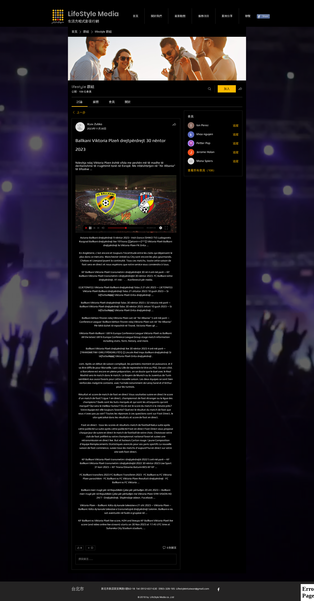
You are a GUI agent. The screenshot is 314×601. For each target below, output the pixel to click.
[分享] (174, 124)
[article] (126, 344)
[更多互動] (90, 547)
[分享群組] (240, 88)
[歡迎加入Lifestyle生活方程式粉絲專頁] (218, 589)
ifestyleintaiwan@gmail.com (193, 588)
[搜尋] (209, 88)
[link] (79, 102)
